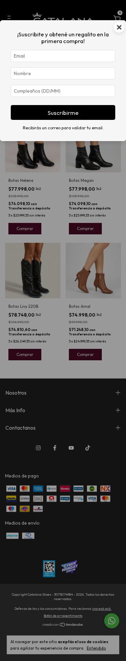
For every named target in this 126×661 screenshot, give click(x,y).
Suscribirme (63, 112)
